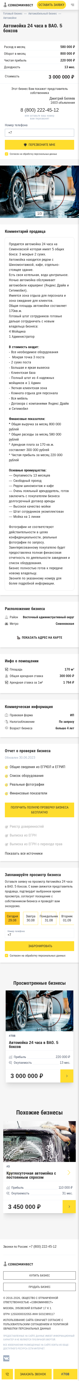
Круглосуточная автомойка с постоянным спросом (31, 1175)
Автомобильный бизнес (42, 13)
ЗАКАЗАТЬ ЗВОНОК (33, 1374)
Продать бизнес (39, 1287)
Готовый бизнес (12, 13)
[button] (72, 192)
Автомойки (9, 17)
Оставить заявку (51, 5)
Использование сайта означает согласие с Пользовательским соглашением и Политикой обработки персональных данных (35, 1324)
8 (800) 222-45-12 (39, 110)
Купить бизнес (39, 1275)
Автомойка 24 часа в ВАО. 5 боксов (33, 1044)
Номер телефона (16, 125)
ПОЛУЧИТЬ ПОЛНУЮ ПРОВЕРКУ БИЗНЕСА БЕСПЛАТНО (39, 810)
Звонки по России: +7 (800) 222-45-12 (30, 1246)
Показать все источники (24, 853)
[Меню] (72, 5)
